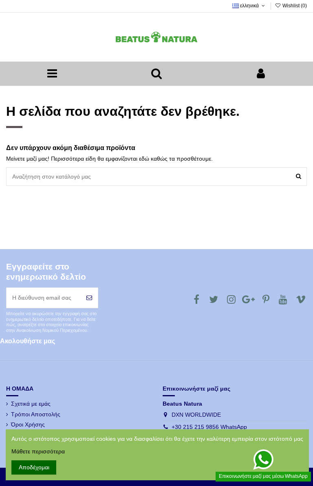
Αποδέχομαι (34, 467)
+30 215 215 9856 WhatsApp (209, 427)
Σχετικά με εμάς (31, 403)
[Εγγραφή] (89, 298)
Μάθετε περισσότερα (38, 451)
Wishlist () (294, 6)
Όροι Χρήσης (28, 424)
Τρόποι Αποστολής (35, 414)
